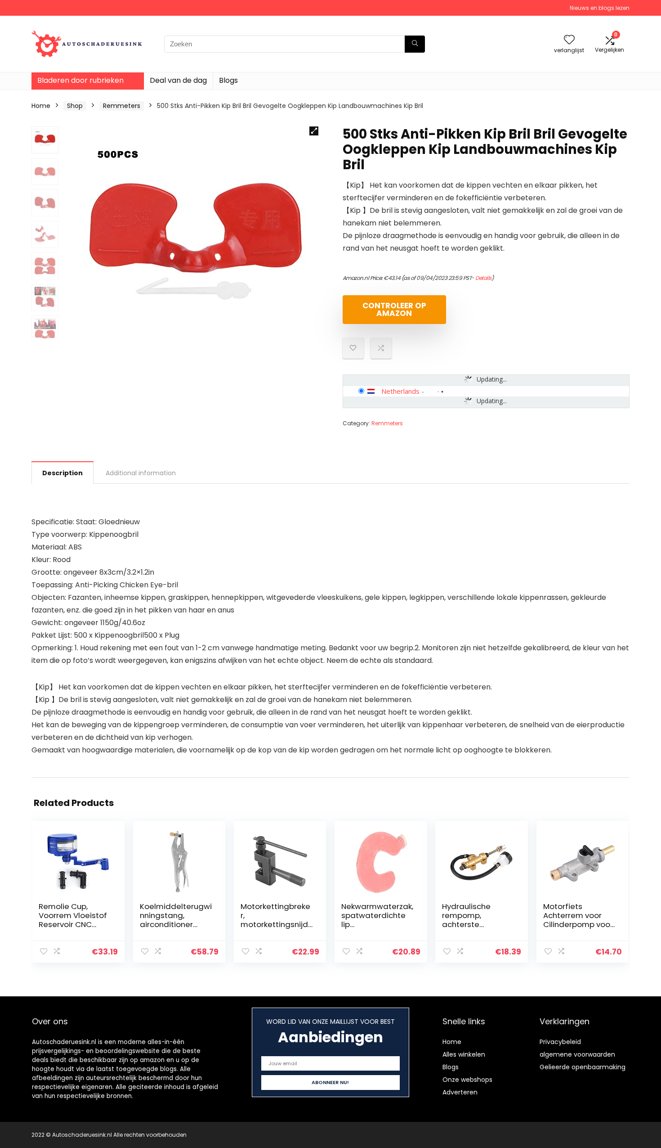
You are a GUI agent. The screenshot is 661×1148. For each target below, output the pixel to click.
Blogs (228, 80)
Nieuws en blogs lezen (600, 8)
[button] (313, 130)
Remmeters (121, 105)
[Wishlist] (569, 40)
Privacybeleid (560, 1041)
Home (40, 105)
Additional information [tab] (141, 472)
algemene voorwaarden (577, 1054)
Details (483, 278)
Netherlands (400, 391)
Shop (75, 105)
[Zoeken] (415, 44)
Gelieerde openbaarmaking (582, 1066)
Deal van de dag (178, 80)
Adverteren (460, 1092)
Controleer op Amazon (394, 309)
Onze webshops (467, 1079)
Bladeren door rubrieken (80, 80)
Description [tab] (62, 472)
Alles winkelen (463, 1054)
